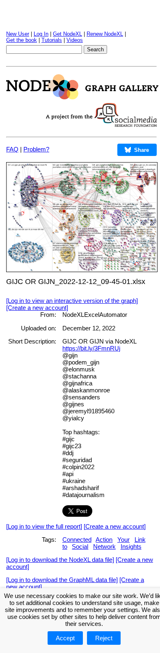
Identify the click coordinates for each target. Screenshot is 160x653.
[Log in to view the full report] (44, 526)
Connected (76, 539)
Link (140, 539)
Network (104, 546)
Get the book (21, 40)
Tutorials (51, 40)
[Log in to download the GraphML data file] (62, 579)
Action (104, 539)
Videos (74, 40)
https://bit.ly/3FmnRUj (91, 348)
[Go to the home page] (82, 97)
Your (123, 539)
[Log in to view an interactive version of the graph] (72, 300)
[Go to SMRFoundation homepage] (101, 124)
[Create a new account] (37, 307)
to (64, 546)
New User (17, 34)
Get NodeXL (67, 34)
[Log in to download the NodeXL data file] (60, 559)
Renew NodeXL (105, 34)
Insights (131, 546)
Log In (41, 34)
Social (80, 546)
